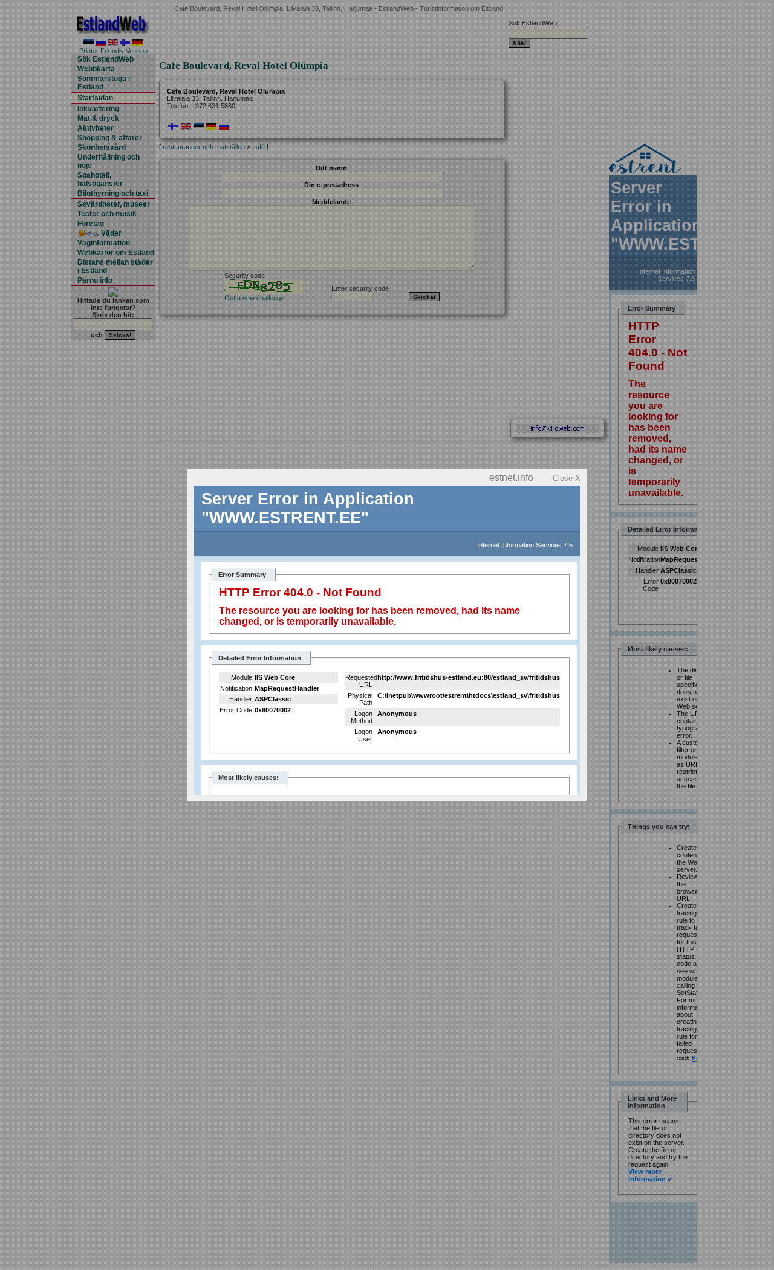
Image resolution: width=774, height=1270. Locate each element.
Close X (566, 478)
